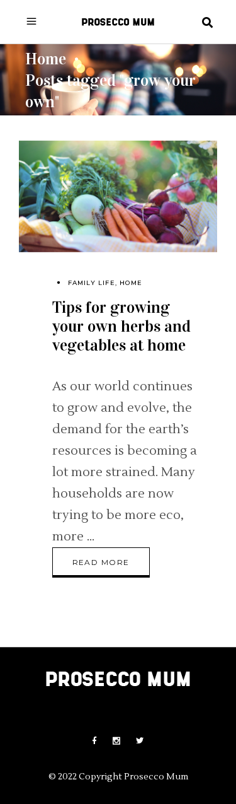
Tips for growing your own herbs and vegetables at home (121, 326)
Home (45, 58)
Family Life (91, 283)
